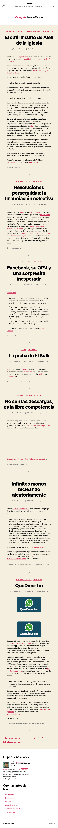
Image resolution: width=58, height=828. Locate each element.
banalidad (27, 59)
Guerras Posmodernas (20, 509)
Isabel (22, 212)
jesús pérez (28, 564)
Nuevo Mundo (31, 31)
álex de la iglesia (13, 167)
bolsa (10, 336)
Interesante (11, 293)
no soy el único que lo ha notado (19, 643)
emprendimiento (13, 464)
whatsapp (42, 723)
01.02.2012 (30, 361)
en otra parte (45, 215)
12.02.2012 (31, 204)
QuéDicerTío (29, 585)
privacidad (24, 336)
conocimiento (13, 382)
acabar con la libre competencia (38, 426)
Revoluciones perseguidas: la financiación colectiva (29, 192)
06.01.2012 (30, 591)
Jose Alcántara (19, 49)
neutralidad (11, 163)
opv (20, 336)
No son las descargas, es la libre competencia (29, 404)
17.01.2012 (30, 413)
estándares (12, 723)
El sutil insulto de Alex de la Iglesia (29, 40)
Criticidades (11, 377)
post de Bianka (34, 212)
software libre (35, 723)
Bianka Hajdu (9, 794)
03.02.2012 (29, 285)
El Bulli (10, 370)
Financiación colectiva (15, 248)
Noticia (41, 374)
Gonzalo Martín (10, 801)
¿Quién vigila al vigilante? (13, 809)
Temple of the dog (11, 812)
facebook (15, 336)
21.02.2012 (31, 49)
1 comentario (42, 204)
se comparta (28, 372)
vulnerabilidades (13, 714)
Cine (6, 31)
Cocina (23, 349)
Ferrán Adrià (24, 382)
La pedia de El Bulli (29, 355)
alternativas (33, 163)
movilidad (25, 723)
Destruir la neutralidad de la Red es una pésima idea (26, 459)
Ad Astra (29, 4)
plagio (33, 564)
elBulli (19, 382)
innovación (19, 723)
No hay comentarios (42, 285)
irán (23, 564)
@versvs (20, 779)
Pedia (30, 382)
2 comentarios (43, 49)
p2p (31, 126)
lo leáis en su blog (38, 547)
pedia (24, 370)
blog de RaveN (22, 57)
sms (30, 723)
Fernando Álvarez (11, 805)
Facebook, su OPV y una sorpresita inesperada (29, 273)
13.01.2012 (30, 501)
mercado (21, 464)
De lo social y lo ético (17, 31)
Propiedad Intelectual (45, 31)
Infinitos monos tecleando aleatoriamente (29, 489)
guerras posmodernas (15, 564)
